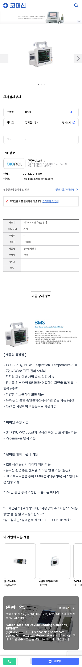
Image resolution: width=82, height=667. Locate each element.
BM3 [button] (28, 112)
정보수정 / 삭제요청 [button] (65, 189)
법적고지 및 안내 (50, 201)
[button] (74, 631)
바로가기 (42, 222)
